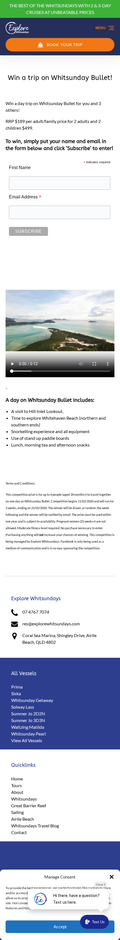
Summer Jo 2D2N (28, 713)
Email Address (25, 197)
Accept (60, 926)
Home (17, 778)
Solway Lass (22, 706)
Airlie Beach (22, 819)
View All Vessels (26, 740)
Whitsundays (24, 798)
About (17, 792)
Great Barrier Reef (28, 805)
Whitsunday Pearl (28, 733)
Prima (17, 686)
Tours (16, 785)
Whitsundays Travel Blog (35, 825)
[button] (111, 877)
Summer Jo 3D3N (28, 720)
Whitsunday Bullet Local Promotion (51, 566)
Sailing (17, 812)
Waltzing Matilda (27, 727)
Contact (19, 832)
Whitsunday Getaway (32, 700)
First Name (20, 167)
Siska (16, 693)
